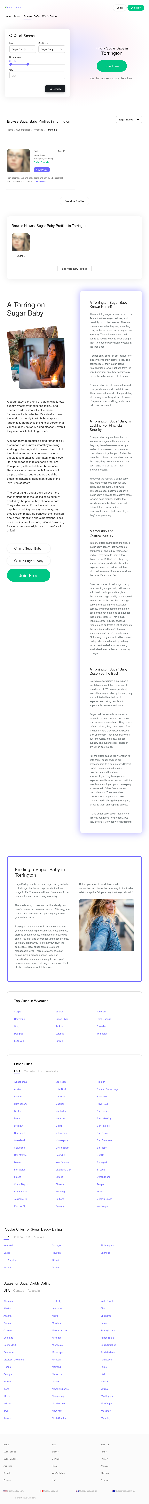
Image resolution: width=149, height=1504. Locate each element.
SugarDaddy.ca (50, 1490)
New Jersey (58, 1396)
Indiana (7, 1403)
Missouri (56, 1359)
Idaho (6, 1389)
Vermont (105, 1381)
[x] (10, 1498)
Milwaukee (61, 1133)
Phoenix (60, 1184)
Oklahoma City (63, 1169)
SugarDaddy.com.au (125, 1490)
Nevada (56, 1381)
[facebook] (5, 1498)
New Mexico (58, 1403)
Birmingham (20, 1103)
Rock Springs (104, 1019)
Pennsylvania (108, 1330)
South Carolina (108, 1345)
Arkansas (8, 1323)
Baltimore (19, 1096)
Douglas (18, 1033)
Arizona (7, 1315)
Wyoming (38, 129)
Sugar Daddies (10, 1458)
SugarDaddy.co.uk (88, 1490)
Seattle (100, 1155)
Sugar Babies (23, 129)
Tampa (100, 1184)
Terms (104, 1451)
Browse (27, 16)
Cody (17, 1026)
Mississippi (57, 1352)
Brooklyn (18, 1125)
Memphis (60, 1118)
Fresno (17, 1176)
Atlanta (7, 1267)
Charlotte (105, 1252)
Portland (60, 1199)
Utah (103, 1374)
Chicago (56, 1245)
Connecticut (9, 1345)
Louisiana (57, 1308)
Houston (56, 1252)
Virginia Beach (104, 1199)
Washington (103, 1206)
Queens (60, 1206)
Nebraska (57, 1374)
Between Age (15, 58)
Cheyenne (19, 1019)
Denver (56, 1267)
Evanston (19, 1040)
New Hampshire (60, 1389)
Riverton (101, 1011)
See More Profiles (74, 201)
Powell (59, 1040)
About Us (105, 1444)
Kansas (7, 1418)
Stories (55, 1451)
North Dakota (107, 1301)
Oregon (104, 1323)
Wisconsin (106, 1410)
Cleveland (19, 1140)
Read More (41, 181)
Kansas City (20, 1206)
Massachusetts (59, 1330)
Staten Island (103, 1176)
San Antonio (103, 1125)
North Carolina (59, 1418)
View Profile (41, 169)
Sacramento (103, 1111)
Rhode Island (107, 1337)
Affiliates (105, 1465)
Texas (104, 1366)
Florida (7, 1366)
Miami (59, 1125)
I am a (12, 42)
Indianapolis (20, 1191)
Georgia (7, 1374)
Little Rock (61, 1089)
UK (40, 1071)
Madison (60, 1103)
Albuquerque (21, 1081)
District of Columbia (13, 1359)
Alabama (8, 1301)
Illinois (6, 1396)
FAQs (37, 16)
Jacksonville (20, 1199)
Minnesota (57, 1345)
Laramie (60, 1033)
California (8, 1330)
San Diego (102, 1133)
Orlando (56, 1260)
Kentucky (57, 1301)
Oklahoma (106, 1315)
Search (17, 16)
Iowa (5, 1410)
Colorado (8, 1337)
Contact (55, 1458)
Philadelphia (107, 1245)
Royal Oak (102, 1103)
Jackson (60, 1026)
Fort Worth (19, 1169)
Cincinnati (19, 1133)
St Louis (101, 1169)
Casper (18, 1011)
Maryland (57, 1323)
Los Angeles (9, 1260)
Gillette (59, 1011)
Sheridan (101, 1026)
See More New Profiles (74, 268)
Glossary (105, 1472)
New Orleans (62, 1162)
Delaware (8, 1352)
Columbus (19, 1147)
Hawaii (7, 1381)
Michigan (56, 1337)
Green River (62, 1019)
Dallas (6, 1252)
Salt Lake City (104, 1118)
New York (8, 1245)
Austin (17, 1089)
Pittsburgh (61, 1191)
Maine (55, 1315)
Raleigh (101, 1081)
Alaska (7, 1308)
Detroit (17, 1162)
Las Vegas (61, 1081)
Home (8, 16)
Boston (17, 1111)
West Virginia (107, 1403)
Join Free (112, 66)
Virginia (105, 1389)
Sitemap (104, 1480)
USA (17, 1071)
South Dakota (108, 1352)
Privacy (104, 1458)
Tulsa (100, 1191)
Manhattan (61, 1111)
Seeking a (43, 42)
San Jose (102, 1147)
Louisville (60, 1096)
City (11, 69)
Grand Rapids (21, 1184)
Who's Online (49, 16)
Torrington (102, 1033)
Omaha (59, 1176)
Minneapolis (62, 1140)
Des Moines (20, 1155)
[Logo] (13, 8)
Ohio (103, 1308)
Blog (54, 1444)
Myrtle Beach (62, 1147)
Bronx (17, 1118)
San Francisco (104, 1140)
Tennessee (106, 1359)
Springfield (102, 1162)
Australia (52, 1071)
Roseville (102, 1096)
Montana (56, 1366)
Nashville (60, 1155)
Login (120, 7)
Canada (29, 1071)
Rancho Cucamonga (107, 1089)
